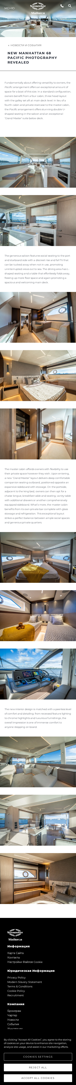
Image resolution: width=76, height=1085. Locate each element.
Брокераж (14, 1011)
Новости (13, 1019)
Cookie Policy (16, 991)
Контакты (13, 957)
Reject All (38, 1067)
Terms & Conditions (19, 986)
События (13, 1024)
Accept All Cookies (38, 1077)
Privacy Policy (16, 977)
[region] (38, 1057)
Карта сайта (15, 953)
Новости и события (26, 45)
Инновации (15, 1028)
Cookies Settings (38, 1056)
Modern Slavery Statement (24, 982)
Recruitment (15, 995)
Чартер (12, 1015)
